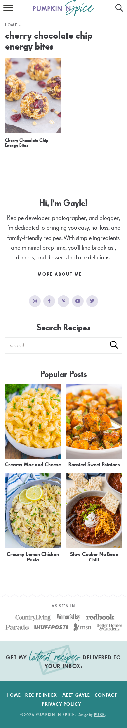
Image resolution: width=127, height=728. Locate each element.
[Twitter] (92, 301)
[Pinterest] (63, 301)
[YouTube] (78, 301)
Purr (100, 714)
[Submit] (114, 345)
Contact (106, 695)
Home (11, 25)
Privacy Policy (61, 704)
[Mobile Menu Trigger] (9, 11)
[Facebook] (49, 301)
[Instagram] (35, 301)
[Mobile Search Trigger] (118, 11)
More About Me (60, 274)
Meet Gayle (76, 695)
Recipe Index (41, 695)
